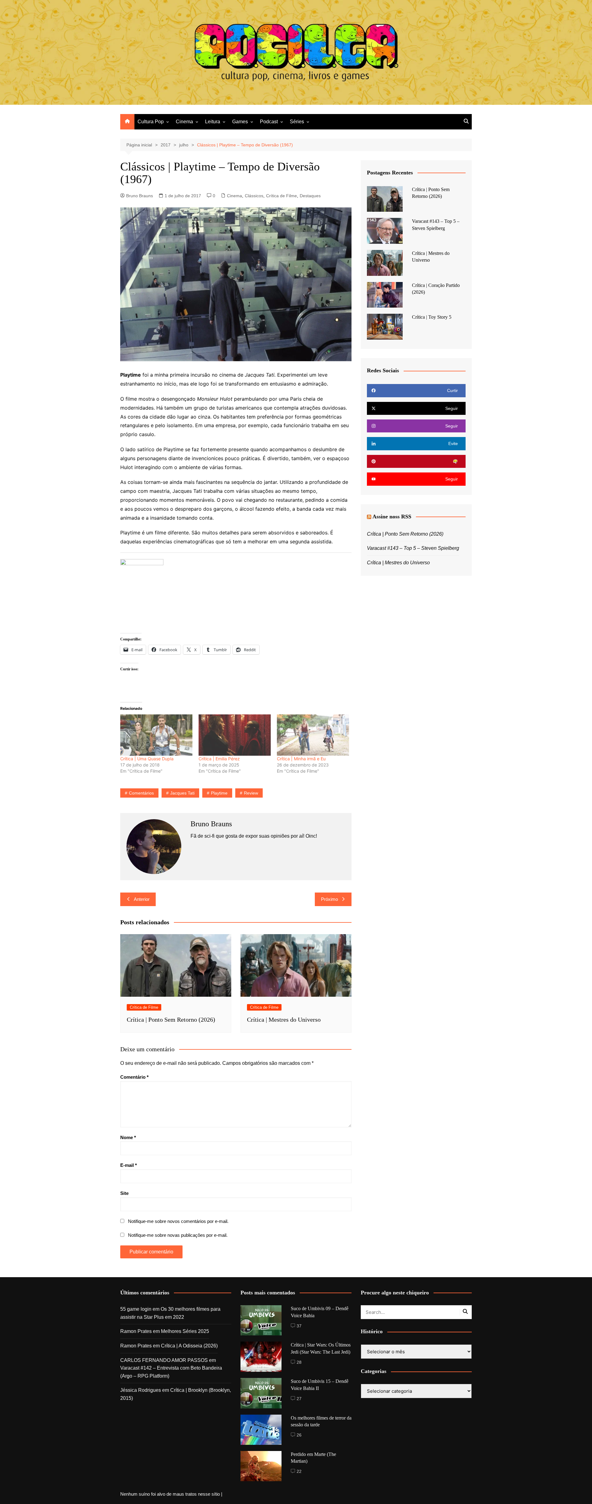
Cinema (184, 121)
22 (299, 1471)
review (251, 793)
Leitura (212, 121)
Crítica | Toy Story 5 (431, 317)
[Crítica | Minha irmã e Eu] (313, 735)
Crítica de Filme (281, 195)
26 (299, 1434)
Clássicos (254, 195)
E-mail (128, 1165)
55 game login (135, 1309)
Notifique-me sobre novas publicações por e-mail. (178, 1235)
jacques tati (182, 793)
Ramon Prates (136, 1331)
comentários (141, 793)
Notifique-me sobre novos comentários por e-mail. (178, 1221)
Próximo (329, 899)
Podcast (269, 121)
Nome (128, 1137)
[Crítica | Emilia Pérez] (235, 735)
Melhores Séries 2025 (185, 1331)
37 (299, 1325)
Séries (297, 121)
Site (124, 1193)
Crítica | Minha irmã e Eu (301, 758)
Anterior (142, 899)
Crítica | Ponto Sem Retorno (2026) (171, 1019)
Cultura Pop (151, 121)
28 (299, 1362)
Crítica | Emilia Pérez (219, 758)
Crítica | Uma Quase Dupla (147, 758)
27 (299, 1398)
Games (240, 121)
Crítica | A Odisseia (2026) (189, 1345)
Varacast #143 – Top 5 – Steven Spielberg (413, 548)
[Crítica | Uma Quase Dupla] (156, 735)
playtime (219, 793)
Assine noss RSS (391, 516)
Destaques (310, 195)
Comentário (134, 1077)
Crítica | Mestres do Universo (284, 1019)
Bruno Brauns (139, 195)
